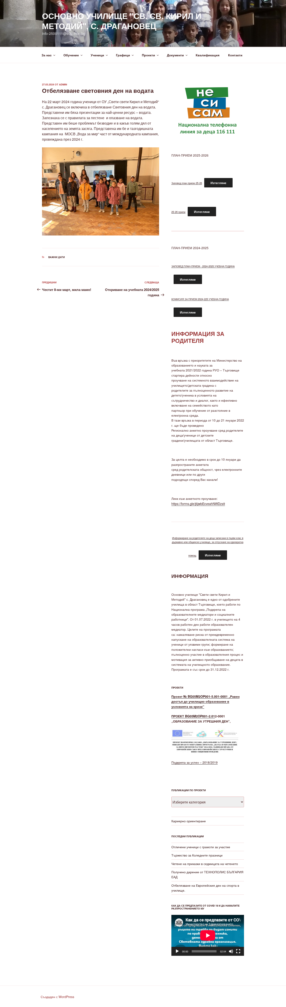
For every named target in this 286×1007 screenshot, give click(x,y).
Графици (123, 55)
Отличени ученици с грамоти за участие (200, 847)
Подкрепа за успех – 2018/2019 (194, 762)
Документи (175, 55)
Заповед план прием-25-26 (186, 183)
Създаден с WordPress (57, 996)
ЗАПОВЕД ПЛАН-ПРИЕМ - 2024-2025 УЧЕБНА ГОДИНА (203, 266)
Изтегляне (218, 182)
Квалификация (207, 55)
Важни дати (56, 257)
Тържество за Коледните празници (197, 855)
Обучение (71, 55)
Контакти (235, 55)
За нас (47, 55)
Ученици (97, 55)
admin (63, 84)
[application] (207, 935)
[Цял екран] (238, 951)
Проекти (148, 55)
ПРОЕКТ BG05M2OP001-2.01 (193, 716)
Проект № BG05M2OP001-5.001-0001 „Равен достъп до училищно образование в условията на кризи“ (205, 701)
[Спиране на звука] (231, 951)
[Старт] (177, 951)
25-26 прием (178, 212)
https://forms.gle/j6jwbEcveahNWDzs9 (198, 503)
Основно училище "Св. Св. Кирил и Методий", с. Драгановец (121, 21)
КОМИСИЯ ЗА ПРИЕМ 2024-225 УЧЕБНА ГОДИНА (200, 299)
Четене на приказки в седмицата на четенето (204, 863)
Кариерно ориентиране (188, 821)
